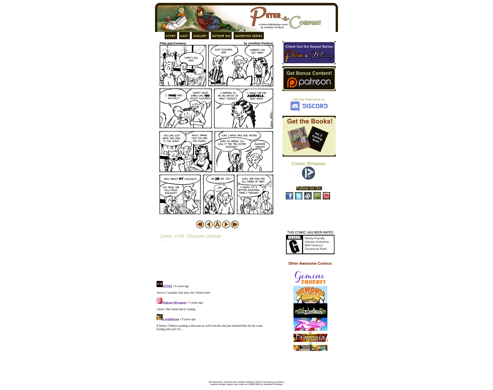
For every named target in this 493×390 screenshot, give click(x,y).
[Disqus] (216, 327)
